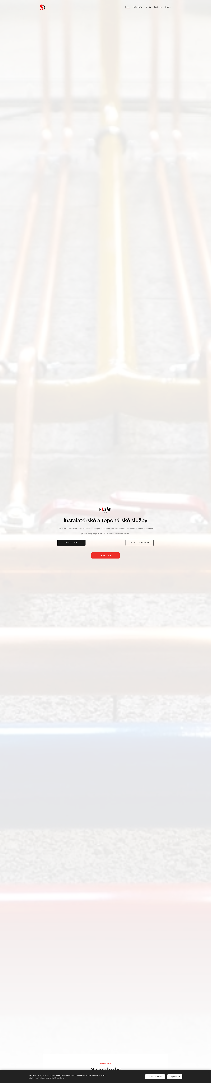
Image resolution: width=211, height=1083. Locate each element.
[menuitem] (128, 7)
